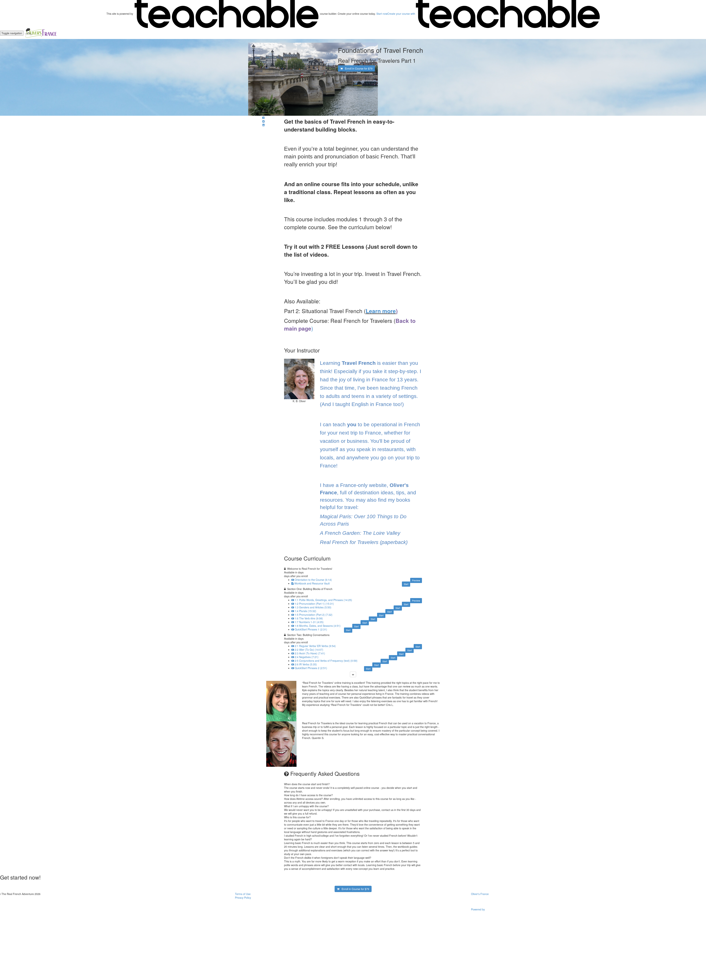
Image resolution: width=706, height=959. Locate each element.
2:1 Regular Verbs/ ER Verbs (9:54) (315, 646)
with (401, 13)
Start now (381, 13)
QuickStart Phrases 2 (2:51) (311, 668)
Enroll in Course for (357, 68)
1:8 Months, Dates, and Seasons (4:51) (317, 625)
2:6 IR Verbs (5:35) (306, 664)
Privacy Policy (243, 897)
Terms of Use (243, 894)
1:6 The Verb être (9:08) (309, 618)
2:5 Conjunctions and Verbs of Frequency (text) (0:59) (326, 660)
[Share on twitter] (263, 121)
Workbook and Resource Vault (312, 583)
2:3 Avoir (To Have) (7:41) (310, 653)
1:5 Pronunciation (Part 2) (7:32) (313, 614)
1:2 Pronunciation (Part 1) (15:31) (314, 603)
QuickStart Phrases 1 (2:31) (311, 629)
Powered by (478, 909)
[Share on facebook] (263, 117)
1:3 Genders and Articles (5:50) (313, 607)
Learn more (381, 311)
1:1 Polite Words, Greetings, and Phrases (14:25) (323, 600)
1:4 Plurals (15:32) (305, 611)
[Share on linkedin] (263, 125)
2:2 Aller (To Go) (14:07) (309, 649)
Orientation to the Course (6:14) (313, 580)
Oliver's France (480, 894)
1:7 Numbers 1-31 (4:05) (309, 622)
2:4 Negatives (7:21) (306, 657)
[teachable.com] (226, 13)
